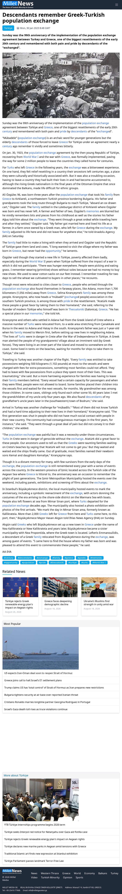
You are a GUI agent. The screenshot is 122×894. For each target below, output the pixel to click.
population (89, 123)
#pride (42, 562)
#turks (84, 562)
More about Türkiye (16, 775)
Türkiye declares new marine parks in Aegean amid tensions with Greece (45, 846)
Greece (48, 127)
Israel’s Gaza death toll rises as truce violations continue (35, 709)
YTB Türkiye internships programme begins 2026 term (34, 824)
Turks (10, 167)
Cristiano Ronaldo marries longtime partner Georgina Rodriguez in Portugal (47, 702)
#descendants (25, 557)
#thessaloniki (57, 562)
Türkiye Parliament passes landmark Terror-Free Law (34, 861)
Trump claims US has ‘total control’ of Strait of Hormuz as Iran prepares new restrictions (54, 687)
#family (56, 557)
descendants (79, 131)
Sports (79, 877)
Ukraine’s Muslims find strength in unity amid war (99, 602)
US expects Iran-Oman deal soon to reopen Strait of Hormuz (38, 673)
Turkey (114, 873)
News (34, 873)
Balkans (102, 873)
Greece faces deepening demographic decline (58, 602)
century (7, 131)
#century (8, 557)
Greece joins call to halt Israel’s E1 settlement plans (33, 680)
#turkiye (72, 562)
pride (63, 131)
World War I (30, 157)
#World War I (99, 562)
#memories (96, 557)
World (77, 873)
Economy (89, 873)
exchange (103, 123)
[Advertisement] (61, 742)
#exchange (42, 557)
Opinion (67, 877)
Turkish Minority (50, 877)
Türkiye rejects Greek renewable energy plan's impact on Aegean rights (19, 604)
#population (28, 562)
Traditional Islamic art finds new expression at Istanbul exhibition (41, 853)
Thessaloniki (76, 309)
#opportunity (10, 562)
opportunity (53, 251)
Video (34, 877)
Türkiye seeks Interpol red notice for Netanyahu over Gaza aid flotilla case (45, 832)
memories (92, 211)
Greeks (72, 443)
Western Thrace (50, 873)
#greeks (82, 557)
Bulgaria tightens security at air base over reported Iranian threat (41, 694)
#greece (69, 557)
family (109, 194)
